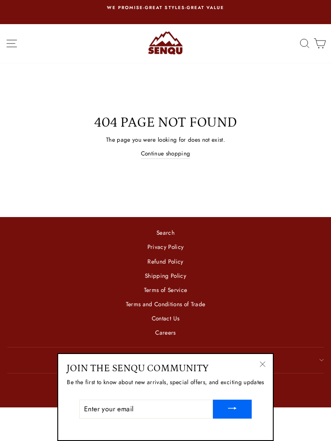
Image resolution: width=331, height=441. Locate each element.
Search (165, 232)
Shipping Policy (165, 275)
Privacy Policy (165, 246)
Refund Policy (165, 261)
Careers (165, 332)
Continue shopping (165, 153)
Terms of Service (165, 290)
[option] (165, 7)
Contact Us (165, 318)
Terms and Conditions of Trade (166, 304)
